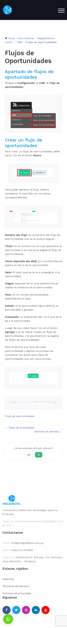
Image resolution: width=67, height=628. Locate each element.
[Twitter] (16, 610)
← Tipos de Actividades (19, 427)
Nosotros (8, 578)
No (28, 454)
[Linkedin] (36, 610)
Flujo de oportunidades (19, 416)
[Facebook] (6, 610)
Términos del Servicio (15, 586)
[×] (8, 619)
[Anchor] (39, 77)
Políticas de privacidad (16, 593)
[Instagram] (26, 610)
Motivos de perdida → (48, 431)
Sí (39, 454)
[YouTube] (45, 610)
